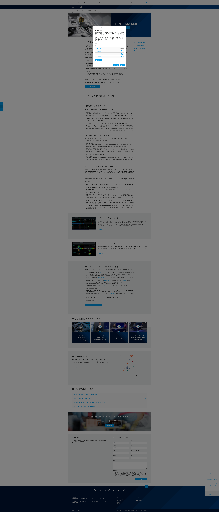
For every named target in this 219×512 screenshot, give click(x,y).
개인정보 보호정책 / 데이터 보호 (101, 41)
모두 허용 (116, 65)
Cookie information (98, 40)
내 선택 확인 (98, 60)
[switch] (122, 51)
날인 (96, 43)
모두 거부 (122, 65)
